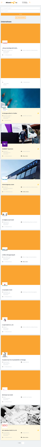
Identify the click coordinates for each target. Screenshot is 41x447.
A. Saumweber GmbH (7, 290)
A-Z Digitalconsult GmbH (8, 220)
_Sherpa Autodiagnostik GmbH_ (10, 48)
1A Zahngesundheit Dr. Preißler (9, 113)
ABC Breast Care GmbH (7, 395)
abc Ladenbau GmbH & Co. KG (9, 430)
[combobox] (20, 8)
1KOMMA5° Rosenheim (7, 149)
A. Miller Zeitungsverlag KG (8, 255)
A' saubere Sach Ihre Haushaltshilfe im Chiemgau (14, 360)
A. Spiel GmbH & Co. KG (7, 325)
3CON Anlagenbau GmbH (8, 184)
